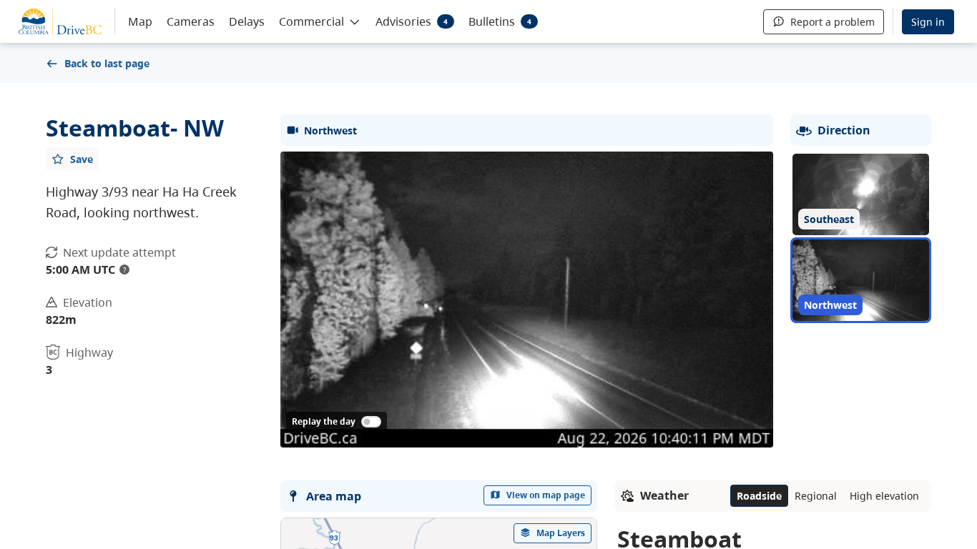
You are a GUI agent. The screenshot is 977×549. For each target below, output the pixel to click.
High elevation (884, 496)
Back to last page (106, 63)
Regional (816, 496)
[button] (320, 20)
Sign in (928, 22)
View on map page (545, 495)
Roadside (759, 496)
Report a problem (832, 22)
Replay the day (323, 421)
